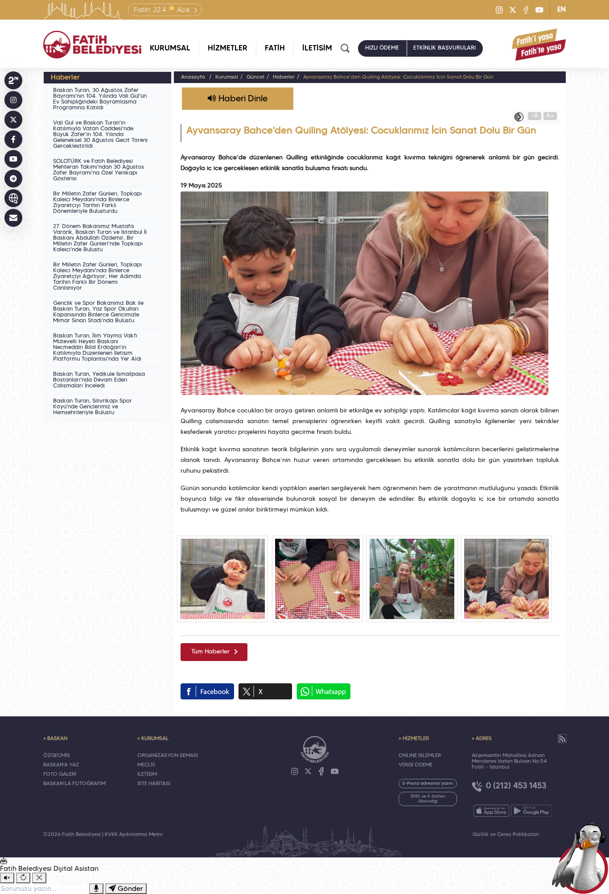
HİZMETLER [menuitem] (227, 48)
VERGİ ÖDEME (415, 765)
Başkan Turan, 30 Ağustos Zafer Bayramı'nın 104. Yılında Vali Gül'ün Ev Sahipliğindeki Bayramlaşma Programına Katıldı (100, 99)
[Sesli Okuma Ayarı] (7, 878)
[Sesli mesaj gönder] (96, 888)
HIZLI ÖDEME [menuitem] (382, 48)
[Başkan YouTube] (13, 159)
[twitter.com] (265, 691)
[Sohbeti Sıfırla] (23, 878)
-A (535, 116)
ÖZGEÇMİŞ (56, 755)
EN (561, 10)
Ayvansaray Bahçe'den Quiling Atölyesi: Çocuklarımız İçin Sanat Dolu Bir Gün (398, 77)
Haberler (284, 77)
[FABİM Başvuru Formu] (583, 856)
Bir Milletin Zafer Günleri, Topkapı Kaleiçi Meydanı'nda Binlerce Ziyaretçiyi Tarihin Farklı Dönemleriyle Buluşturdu (97, 202)
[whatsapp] (323, 691)
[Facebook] (526, 10)
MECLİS (146, 765)
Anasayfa (193, 77)
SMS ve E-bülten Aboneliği (428, 798)
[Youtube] (539, 10)
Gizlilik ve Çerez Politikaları (506, 834)
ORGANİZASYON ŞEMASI (167, 755)
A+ (550, 116)
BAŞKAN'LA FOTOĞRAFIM (74, 784)
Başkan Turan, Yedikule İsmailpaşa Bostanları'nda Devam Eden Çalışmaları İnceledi (99, 380)
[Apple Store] (491, 811)
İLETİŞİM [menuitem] (317, 48)
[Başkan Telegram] (13, 178)
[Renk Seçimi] (521, 117)
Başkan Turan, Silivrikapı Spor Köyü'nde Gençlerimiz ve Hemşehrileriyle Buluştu (92, 407)
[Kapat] (39, 878)
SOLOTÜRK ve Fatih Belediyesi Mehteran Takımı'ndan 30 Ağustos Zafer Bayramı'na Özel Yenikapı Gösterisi (98, 170)
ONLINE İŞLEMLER (420, 755)
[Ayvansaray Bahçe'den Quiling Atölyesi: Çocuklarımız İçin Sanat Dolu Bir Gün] (222, 579)
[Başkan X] (13, 120)
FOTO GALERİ (59, 774)
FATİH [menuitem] (275, 48)
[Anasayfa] (92, 45)
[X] (512, 10)
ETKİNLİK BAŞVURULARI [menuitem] (444, 48)
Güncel (255, 77)
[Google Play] (531, 811)
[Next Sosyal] (13, 80)
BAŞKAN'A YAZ (61, 765)
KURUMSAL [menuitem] (170, 48)
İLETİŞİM (147, 774)
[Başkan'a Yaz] (13, 218)
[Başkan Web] (13, 198)
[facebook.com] (207, 691)
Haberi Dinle (241, 99)
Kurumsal (226, 77)
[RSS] (562, 738)
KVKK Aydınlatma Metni (134, 834)
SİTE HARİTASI (153, 784)
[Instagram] (499, 10)
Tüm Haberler (210, 652)
